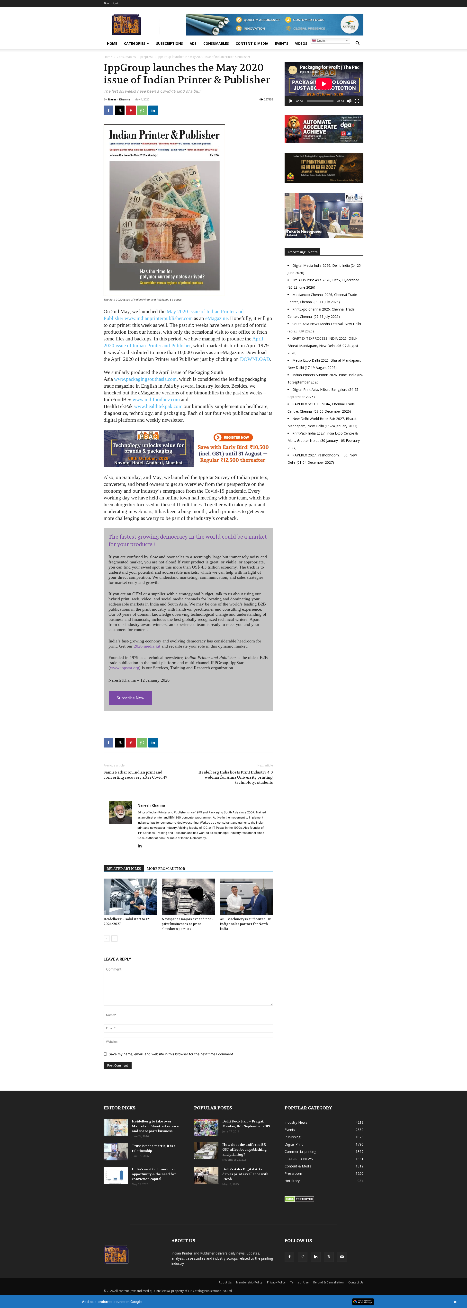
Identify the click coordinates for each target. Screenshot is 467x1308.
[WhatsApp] (142, 110)
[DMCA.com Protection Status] (299, 1200)
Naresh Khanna (119, 99)
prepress (146, 57)
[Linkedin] (153, 110)
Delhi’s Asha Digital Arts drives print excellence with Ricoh (245, 1174)
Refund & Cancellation (328, 1282)
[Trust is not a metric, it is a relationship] (116, 1151)
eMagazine (216, 318)
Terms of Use (299, 1282)
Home (112, 43)
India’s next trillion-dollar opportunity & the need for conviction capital (154, 1174)
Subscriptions (169, 43)
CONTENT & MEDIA (252, 43)
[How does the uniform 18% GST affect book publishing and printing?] (206, 1150)
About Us (225, 1282)
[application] (324, 84)
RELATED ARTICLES (124, 868)
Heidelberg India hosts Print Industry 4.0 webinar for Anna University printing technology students (235, 777)
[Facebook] (108, 110)
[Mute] (349, 101)
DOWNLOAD (255, 359)
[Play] (290, 101)
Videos (301, 43)
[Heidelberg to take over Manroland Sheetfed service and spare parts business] (116, 1127)
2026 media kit (147, 646)
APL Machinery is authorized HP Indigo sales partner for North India (245, 924)
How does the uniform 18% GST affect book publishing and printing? (244, 1149)
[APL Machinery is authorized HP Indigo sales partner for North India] (246, 897)
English (321, 40)
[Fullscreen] (357, 101)
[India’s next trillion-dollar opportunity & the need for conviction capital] (116, 1175)
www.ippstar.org (124, 667)
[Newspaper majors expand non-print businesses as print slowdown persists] (188, 897)
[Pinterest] (131, 110)
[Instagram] (302, 1257)
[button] (357, 44)
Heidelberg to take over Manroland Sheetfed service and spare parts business (155, 1126)
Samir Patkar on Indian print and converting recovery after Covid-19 (135, 775)
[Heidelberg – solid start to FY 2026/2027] (130, 897)
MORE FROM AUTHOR (166, 868)
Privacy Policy (276, 1282)
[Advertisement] (324, 510)
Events (281, 43)
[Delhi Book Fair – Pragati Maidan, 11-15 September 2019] (206, 1127)
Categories (134, 43)
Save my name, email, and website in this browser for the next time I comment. (171, 1054)
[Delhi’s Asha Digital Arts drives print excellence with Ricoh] (206, 1175)
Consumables (216, 43)
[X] (120, 110)
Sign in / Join (111, 3)
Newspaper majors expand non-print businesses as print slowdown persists (187, 924)
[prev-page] (107, 938)
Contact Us (355, 1282)
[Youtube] (342, 1257)
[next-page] (114, 938)
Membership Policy (249, 1282)
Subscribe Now (130, 698)
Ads (193, 43)
